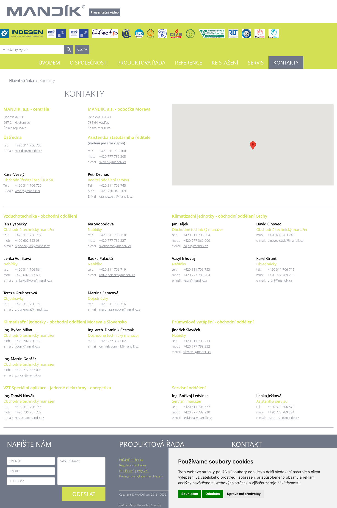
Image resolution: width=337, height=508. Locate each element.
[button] (253, 145)
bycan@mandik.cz (27, 346)
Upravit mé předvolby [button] (244, 494)
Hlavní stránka (21, 80)
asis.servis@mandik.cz (283, 417)
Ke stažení (225, 62)
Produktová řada (141, 62)
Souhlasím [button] (189, 494)
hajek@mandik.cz (195, 246)
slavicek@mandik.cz (197, 352)
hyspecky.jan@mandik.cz (32, 246)
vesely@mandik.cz (27, 191)
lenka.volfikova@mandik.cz (33, 280)
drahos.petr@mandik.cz (116, 196)
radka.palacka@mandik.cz (117, 275)
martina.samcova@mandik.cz (119, 309)
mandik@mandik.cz (28, 151)
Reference (188, 62)
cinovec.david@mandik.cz (285, 240)
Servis (256, 62)
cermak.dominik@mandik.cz (118, 346)
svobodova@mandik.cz (115, 246)
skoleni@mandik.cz (112, 162)
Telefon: (17, 481)
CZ (80, 49)
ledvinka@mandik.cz (197, 417)
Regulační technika (132, 465)
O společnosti (89, 62)
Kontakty (285, 62)
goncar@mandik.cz (28, 375)
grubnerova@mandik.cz (31, 309)
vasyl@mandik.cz (195, 280)
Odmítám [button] (212, 494)
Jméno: (15, 461)
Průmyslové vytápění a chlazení (141, 476)
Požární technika (131, 459)
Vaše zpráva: (70, 461)
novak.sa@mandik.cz (29, 417)
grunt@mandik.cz (280, 280)
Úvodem (49, 62)
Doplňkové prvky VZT (134, 471)
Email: (14, 471)
